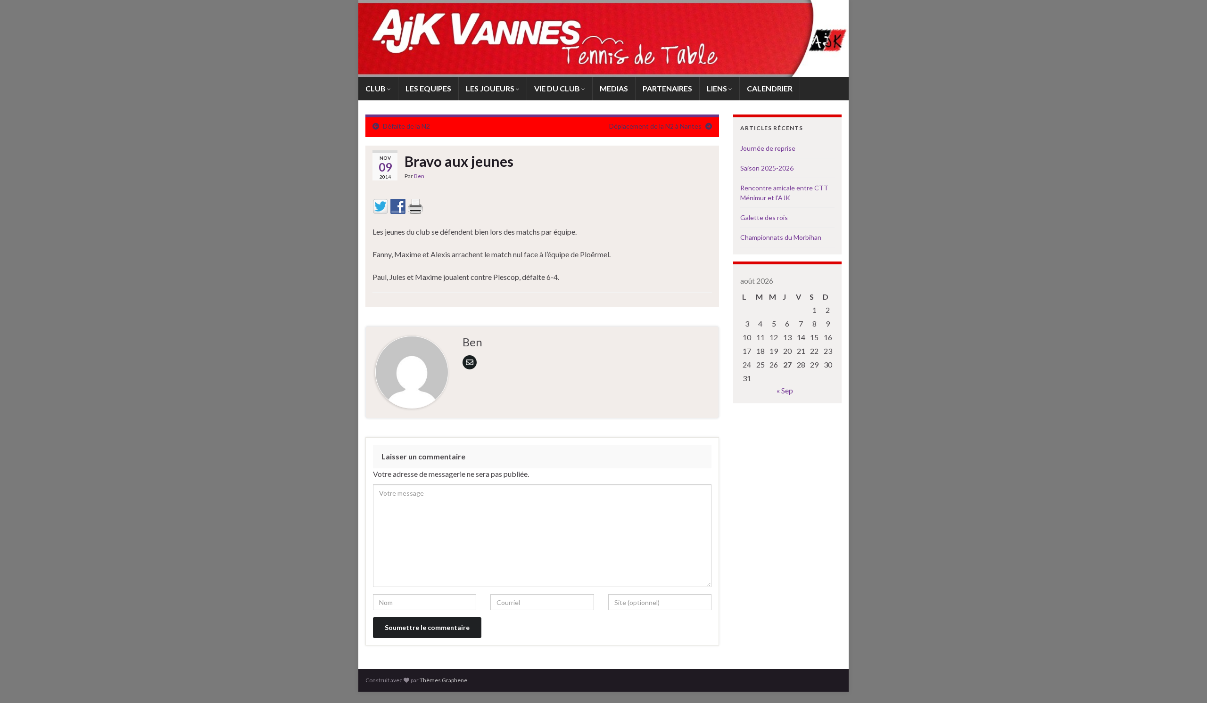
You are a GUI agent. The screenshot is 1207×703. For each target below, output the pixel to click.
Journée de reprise (767, 148)
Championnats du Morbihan (780, 237)
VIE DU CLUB (557, 88)
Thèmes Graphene (443, 680)
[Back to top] (1186, 682)
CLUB (376, 88)
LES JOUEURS (491, 88)
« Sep (785, 390)
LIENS (717, 88)
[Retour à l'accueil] (603, 38)
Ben (419, 176)
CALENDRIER (770, 88)
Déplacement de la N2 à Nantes (655, 126)
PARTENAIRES (667, 88)
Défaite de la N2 (406, 126)
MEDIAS (614, 88)
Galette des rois (764, 217)
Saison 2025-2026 (767, 168)
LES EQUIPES (428, 88)
